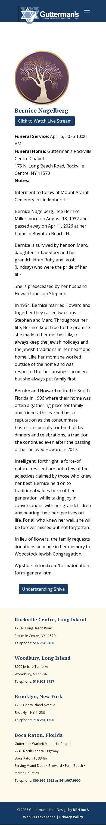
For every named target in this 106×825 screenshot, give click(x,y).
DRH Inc (79, 809)
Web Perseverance (39, 817)
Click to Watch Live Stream (44, 121)
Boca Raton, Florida (39, 735)
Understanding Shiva (43, 589)
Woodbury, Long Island (42, 658)
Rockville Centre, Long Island (50, 619)
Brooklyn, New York (38, 696)
